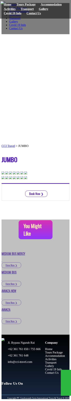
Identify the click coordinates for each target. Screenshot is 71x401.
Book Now (36, 193)
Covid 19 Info (12, 13)
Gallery (43, 9)
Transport (27, 9)
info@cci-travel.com (19, 361)
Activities (10, 9)
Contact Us (34, 13)
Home (7, 4)
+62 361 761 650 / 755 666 (24, 349)
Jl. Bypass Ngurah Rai (21, 342)
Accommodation (51, 4)
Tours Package (26, 4)
